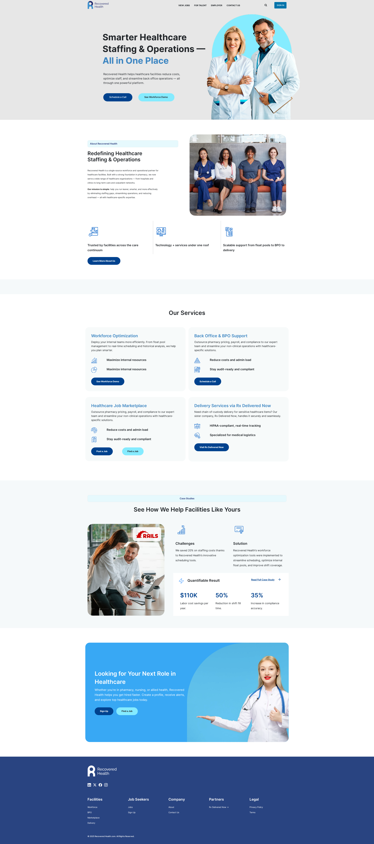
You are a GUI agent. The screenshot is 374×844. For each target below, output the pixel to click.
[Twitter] (95, 785)
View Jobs (184, 5)
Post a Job (114, 97)
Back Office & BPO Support (220, 335)
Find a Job (140, 97)
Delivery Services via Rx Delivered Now (232, 405)
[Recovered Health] (98, 4)
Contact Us (233, 5)
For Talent (200, 5)
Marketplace (93, 817)
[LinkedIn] (89, 785)
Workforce (92, 807)
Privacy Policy (256, 807)
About (171, 807)
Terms (252, 812)
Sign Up (132, 812)
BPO (90, 812)
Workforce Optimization (114, 335)
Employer (216, 5)
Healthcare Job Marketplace (119, 405)
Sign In (280, 5)
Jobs (130, 807)
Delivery (91, 823)
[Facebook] (100, 785)
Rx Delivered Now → (219, 807)
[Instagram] (106, 785)
